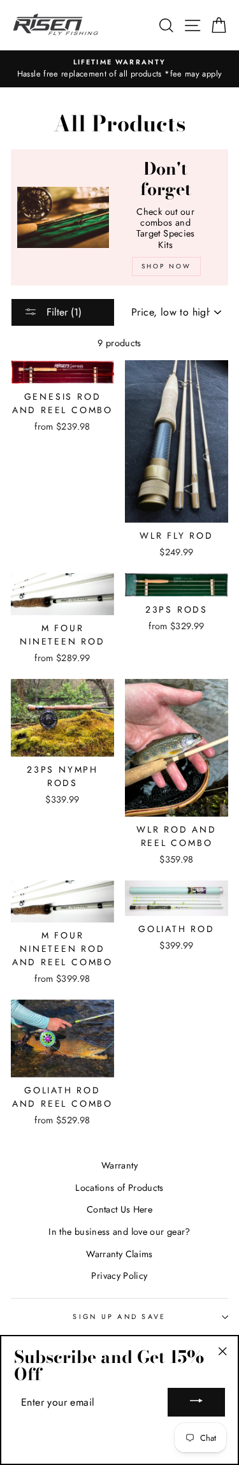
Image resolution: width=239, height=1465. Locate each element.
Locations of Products (119, 1187)
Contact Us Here (119, 1209)
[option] (119, 69)
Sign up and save (119, 1316)
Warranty (119, 1165)
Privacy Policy (119, 1275)
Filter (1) (62, 312)
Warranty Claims (119, 1254)
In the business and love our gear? (119, 1231)
